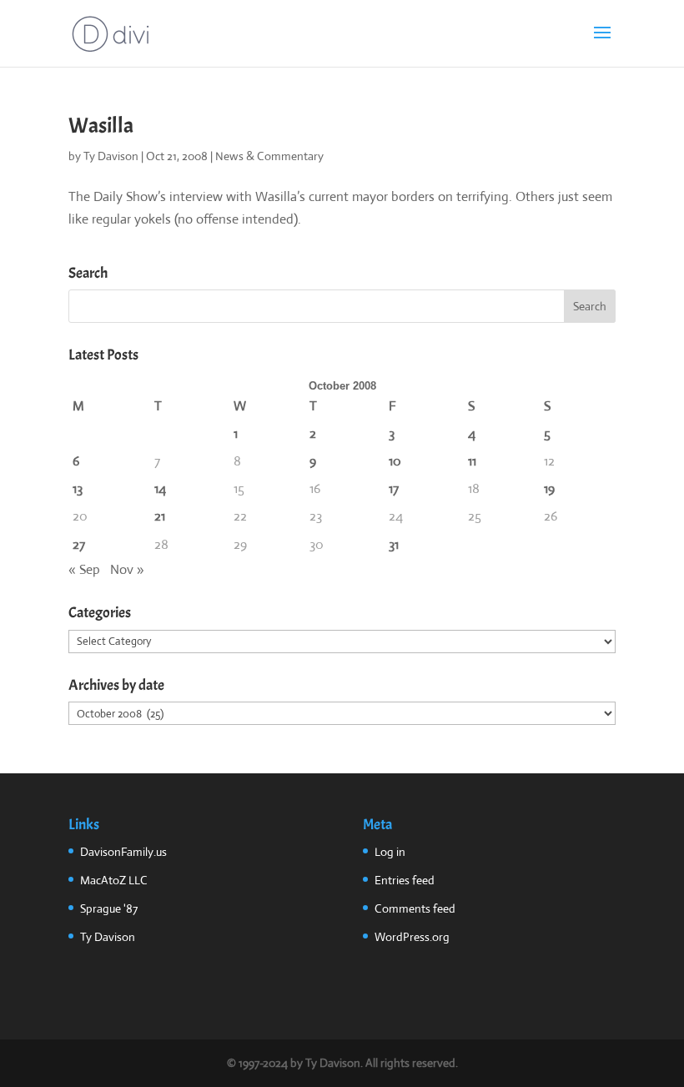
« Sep (84, 569)
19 (549, 488)
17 (394, 488)
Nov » (127, 569)
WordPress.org (412, 936)
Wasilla (100, 125)
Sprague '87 (109, 908)
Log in (390, 851)
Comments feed (415, 908)
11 (472, 461)
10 (395, 461)
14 (160, 488)
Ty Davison (110, 156)
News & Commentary (269, 156)
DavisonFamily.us (123, 851)
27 (79, 544)
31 (394, 544)
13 (78, 488)
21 (159, 516)
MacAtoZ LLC (114, 880)
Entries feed (405, 880)
